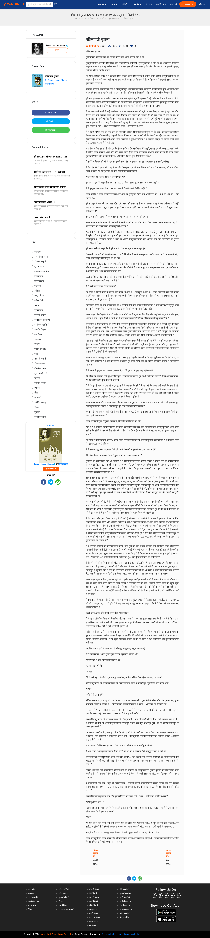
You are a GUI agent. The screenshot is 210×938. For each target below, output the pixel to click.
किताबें (113, 4)
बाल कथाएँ (38, 276)
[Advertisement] (51, 510)
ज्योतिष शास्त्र (40, 402)
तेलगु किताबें (93, 909)
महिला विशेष (39, 300)
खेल (36, 392)
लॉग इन (202, 4)
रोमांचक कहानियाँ (41, 324)
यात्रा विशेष (39, 295)
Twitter (52, 121)
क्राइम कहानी (40, 417)
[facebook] (154, 895)
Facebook (51, 112)
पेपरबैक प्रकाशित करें (66, 909)
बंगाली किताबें (93, 913)
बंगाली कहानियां (125, 905)
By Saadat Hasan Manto (56, 80)
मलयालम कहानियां (126, 909)
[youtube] (172, 895)
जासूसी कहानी (40, 315)
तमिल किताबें (93, 905)
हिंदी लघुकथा (49, 84)
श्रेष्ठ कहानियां (64, 889)
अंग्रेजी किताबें (94, 889)
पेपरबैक (137, 4)
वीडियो (124, 4)
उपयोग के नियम (33, 901)
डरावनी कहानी (40, 358)
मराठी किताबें (93, 901)
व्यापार (37, 387)
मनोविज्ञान (38, 334)
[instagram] (160, 895)
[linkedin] (178, 895)
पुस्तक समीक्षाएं (40, 373)
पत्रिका (37, 286)
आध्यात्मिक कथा (41, 256)
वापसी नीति (32, 905)
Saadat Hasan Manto (56, 45)
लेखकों (61, 901)
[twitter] (166, 895)
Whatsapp (52, 130)
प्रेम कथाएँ (38, 310)
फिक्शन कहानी (40, 261)
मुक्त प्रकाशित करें (187, 4)
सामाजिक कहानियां (42, 320)
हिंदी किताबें (93, 893)
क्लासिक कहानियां (41, 271)
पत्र (36, 353)
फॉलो (57, 50)
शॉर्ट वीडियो (63, 905)
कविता (37, 290)
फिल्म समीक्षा (39, 363)
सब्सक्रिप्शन (161, 4)
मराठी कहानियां (125, 897)
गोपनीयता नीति (33, 897)
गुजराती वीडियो (64, 897)
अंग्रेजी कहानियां (125, 901)
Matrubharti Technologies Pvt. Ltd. (56, 934)
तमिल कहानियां (125, 913)
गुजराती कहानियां (125, 893)
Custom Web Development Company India (120, 934)
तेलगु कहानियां (124, 917)
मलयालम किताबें (94, 917)
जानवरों (37, 397)
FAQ (30, 909)
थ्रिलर (37, 378)
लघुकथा (37, 252)
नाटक (36, 305)
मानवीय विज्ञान (40, 329)
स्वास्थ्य (37, 339)
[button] (50, 4)
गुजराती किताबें (94, 897)
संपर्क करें (173, 4)
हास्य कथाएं (39, 281)
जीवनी (37, 344)
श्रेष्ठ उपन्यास (63, 893)
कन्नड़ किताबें (93, 921)
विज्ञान (37, 407)
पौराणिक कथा (40, 368)
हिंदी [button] (55, 4)
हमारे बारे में (102, 4)
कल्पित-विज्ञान (40, 383)
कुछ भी (37, 412)
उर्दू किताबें (92, 925)
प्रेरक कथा (39, 266)
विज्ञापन (149, 4)
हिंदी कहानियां (124, 889)
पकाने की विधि (40, 349)
